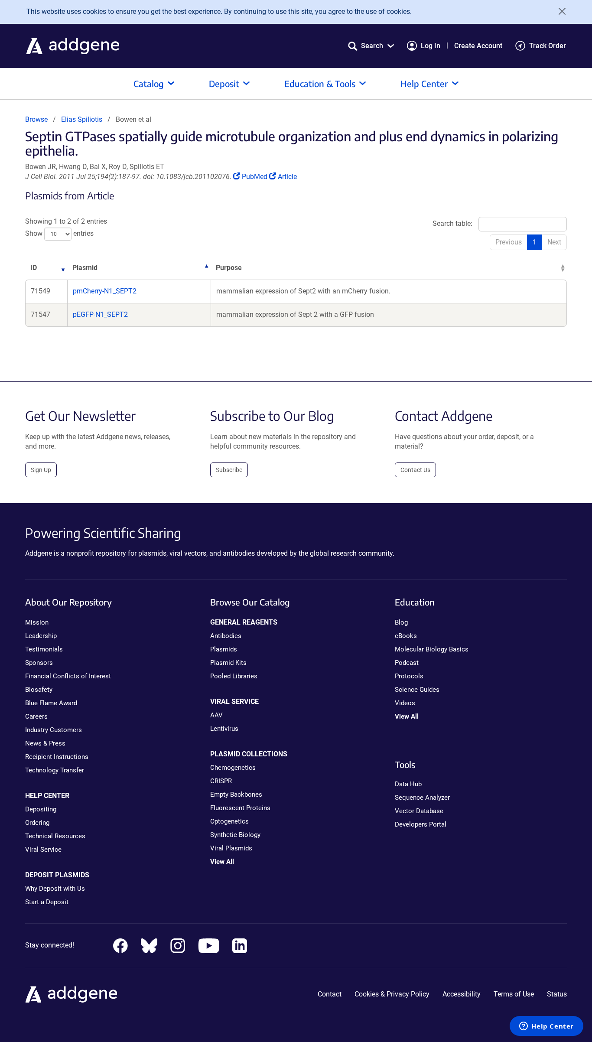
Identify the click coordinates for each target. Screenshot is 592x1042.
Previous (508, 242)
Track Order (547, 46)
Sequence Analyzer (422, 797)
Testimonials (44, 649)
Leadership (41, 636)
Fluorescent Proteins (240, 808)
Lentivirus (224, 729)
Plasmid (85, 268)
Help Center (424, 83)
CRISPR (221, 781)
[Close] (559, 11)
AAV (216, 715)
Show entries (59, 234)
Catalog (148, 83)
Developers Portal (420, 824)
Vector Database (419, 811)
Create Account (478, 46)
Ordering (37, 823)
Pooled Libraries (233, 676)
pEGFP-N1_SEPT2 (100, 314)
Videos (405, 703)
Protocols (409, 676)
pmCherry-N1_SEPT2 (105, 291)
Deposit (224, 83)
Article (287, 177)
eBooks (406, 636)
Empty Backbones (236, 794)
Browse (36, 119)
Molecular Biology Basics (431, 649)
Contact (330, 994)
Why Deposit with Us (55, 888)
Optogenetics (229, 821)
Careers (36, 716)
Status (557, 994)
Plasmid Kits (228, 663)
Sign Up (41, 469)
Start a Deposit (46, 902)
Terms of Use (514, 994)
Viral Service (43, 849)
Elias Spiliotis (81, 119)
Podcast (407, 663)
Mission (37, 622)
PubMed (255, 177)
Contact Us (415, 469)
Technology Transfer (54, 770)
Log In (430, 46)
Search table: (452, 223)
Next (554, 242)
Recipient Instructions (56, 757)
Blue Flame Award (51, 703)
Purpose (229, 268)
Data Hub (408, 784)
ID (33, 268)
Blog (401, 622)
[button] (371, 45)
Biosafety (38, 690)
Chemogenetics (233, 768)
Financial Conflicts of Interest (68, 676)
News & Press (45, 743)
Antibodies (225, 636)
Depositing (40, 809)
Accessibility (461, 994)
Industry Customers (53, 730)
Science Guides (417, 690)
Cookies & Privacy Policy (392, 994)
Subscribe (229, 469)
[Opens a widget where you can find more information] (546, 1027)
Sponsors (39, 663)
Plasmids (223, 649)
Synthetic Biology (235, 835)
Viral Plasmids (231, 848)
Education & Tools (319, 83)
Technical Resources (55, 836)
